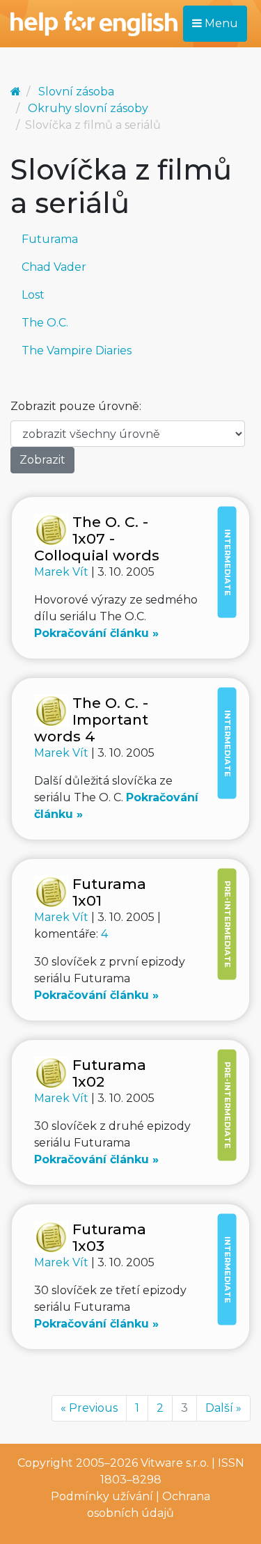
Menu (220, 23)
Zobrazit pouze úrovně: (75, 406)
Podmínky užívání (102, 1496)
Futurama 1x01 (109, 892)
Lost (33, 294)
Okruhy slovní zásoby (88, 108)
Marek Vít (62, 571)
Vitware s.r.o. (175, 1463)
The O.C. (45, 322)
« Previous (89, 1408)
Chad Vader (54, 267)
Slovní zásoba (76, 91)
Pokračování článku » (96, 633)
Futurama (50, 239)
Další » (223, 1408)
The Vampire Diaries (77, 350)
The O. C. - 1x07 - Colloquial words (96, 538)
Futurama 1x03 (109, 1237)
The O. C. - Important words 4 (91, 719)
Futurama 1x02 (109, 1073)
